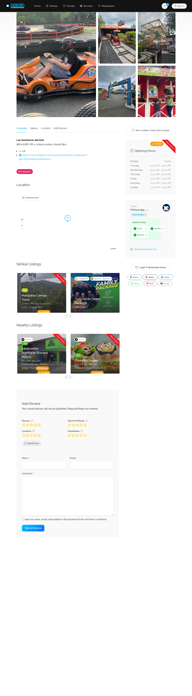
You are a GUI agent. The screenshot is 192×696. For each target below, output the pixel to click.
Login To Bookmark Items (152, 267)
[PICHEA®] (15, 5)
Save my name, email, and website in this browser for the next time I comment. (66, 519)
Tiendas (70, 6)
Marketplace (107, 6)
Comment (28, 473)
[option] (41, 292)
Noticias (53, 6)
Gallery (34, 128)
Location (46, 128)
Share (135, 277)
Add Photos (33, 443)
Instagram (26, 171)
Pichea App (138, 209)
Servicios (88, 6)
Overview (21, 128)
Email (73, 458)
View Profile (138, 215)
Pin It (151, 283)
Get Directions (32, 198)
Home (37, 6)
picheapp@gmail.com (145, 249)
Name (26, 458)
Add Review (60, 128)
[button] (22, 219)
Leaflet (113, 249)
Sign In (180, 6)
